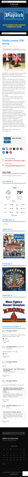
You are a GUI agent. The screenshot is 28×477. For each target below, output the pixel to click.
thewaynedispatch (7, 48)
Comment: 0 (16, 48)
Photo (6, 338)
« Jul (3, 464)
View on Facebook (5, 341)
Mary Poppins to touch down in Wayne (15, 161)
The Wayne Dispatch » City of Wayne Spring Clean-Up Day (13, 369)
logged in (10, 175)
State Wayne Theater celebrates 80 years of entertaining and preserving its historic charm (13, 389)
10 (4, 455)
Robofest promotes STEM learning (13, 42)
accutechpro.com (14, 474)
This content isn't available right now (12, 412)
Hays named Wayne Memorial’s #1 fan (15, 166)
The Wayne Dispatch (11, 330)
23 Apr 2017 (11, 46)
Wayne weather (14, 215)
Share (5, 342)
